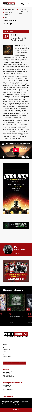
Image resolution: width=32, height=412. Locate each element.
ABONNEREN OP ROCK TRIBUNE (13, 363)
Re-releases (6, 347)
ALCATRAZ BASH (7, 349)
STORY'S (5, 342)
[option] (16, 308)
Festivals (5, 353)
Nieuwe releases (7, 346)
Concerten (5, 351)
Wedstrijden (6, 354)
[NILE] (8, 50)
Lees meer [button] (21, 404)
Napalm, (24, 9)
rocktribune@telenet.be (8, 376)
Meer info (16, 253)
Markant (5, 344)
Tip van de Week (7, 356)
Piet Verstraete (9, 9)
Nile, (20, 9)
